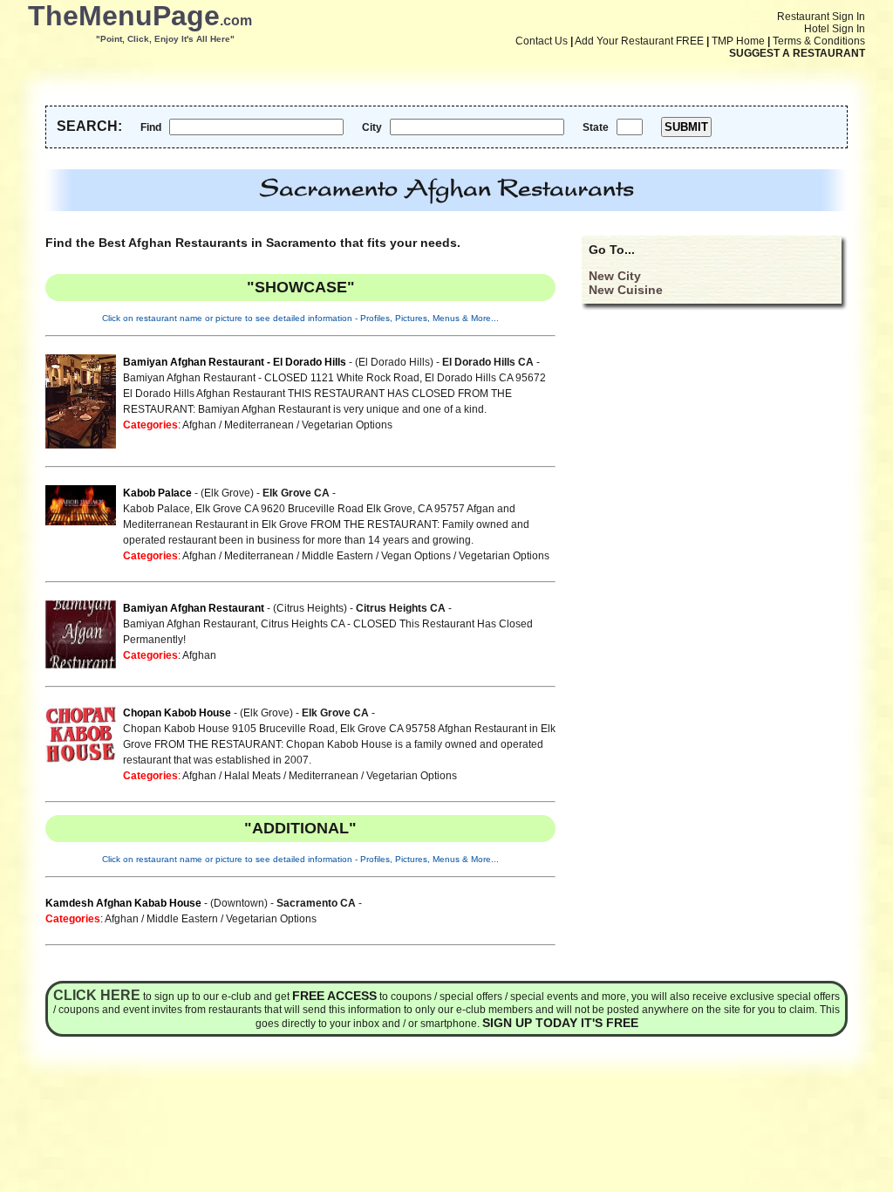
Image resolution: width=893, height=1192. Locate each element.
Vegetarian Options (347, 425)
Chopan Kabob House (177, 713)
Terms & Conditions (819, 41)
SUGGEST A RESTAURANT (797, 53)
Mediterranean (259, 425)
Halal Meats (252, 776)
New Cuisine (626, 290)
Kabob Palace (157, 493)
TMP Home (738, 41)
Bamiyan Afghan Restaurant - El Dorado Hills (234, 362)
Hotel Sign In (834, 29)
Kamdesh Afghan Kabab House (123, 903)
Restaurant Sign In (821, 16)
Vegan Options (416, 556)
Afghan (199, 425)
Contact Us (541, 41)
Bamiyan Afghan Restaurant (195, 608)
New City (615, 276)
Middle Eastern (337, 556)
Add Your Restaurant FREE (639, 41)
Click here (96, 995)
